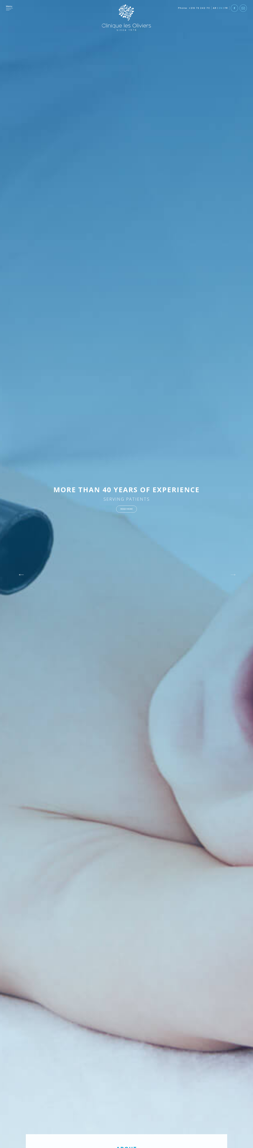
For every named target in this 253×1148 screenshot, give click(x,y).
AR (215, 8)
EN (220, 8)
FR (226, 8)
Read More (126, 509)
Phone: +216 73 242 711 (194, 8)
